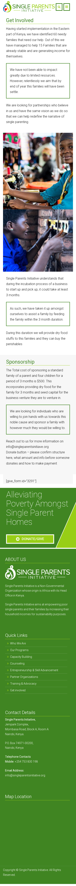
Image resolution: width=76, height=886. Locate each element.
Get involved (18, 690)
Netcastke (38, 874)
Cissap (57, 874)
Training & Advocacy (23, 683)
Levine (49, 874)
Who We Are (18, 643)
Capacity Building (21, 656)
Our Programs (19, 650)
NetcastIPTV (24, 874)
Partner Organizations (24, 677)
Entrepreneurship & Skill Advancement (34, 670)
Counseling (17, 663)
